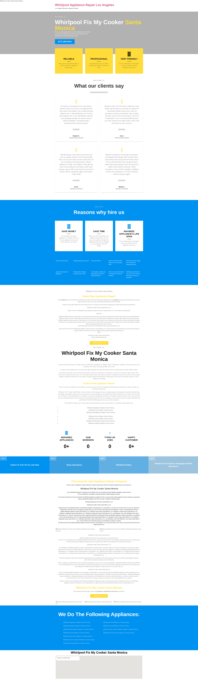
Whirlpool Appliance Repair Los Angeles (84, 5)
